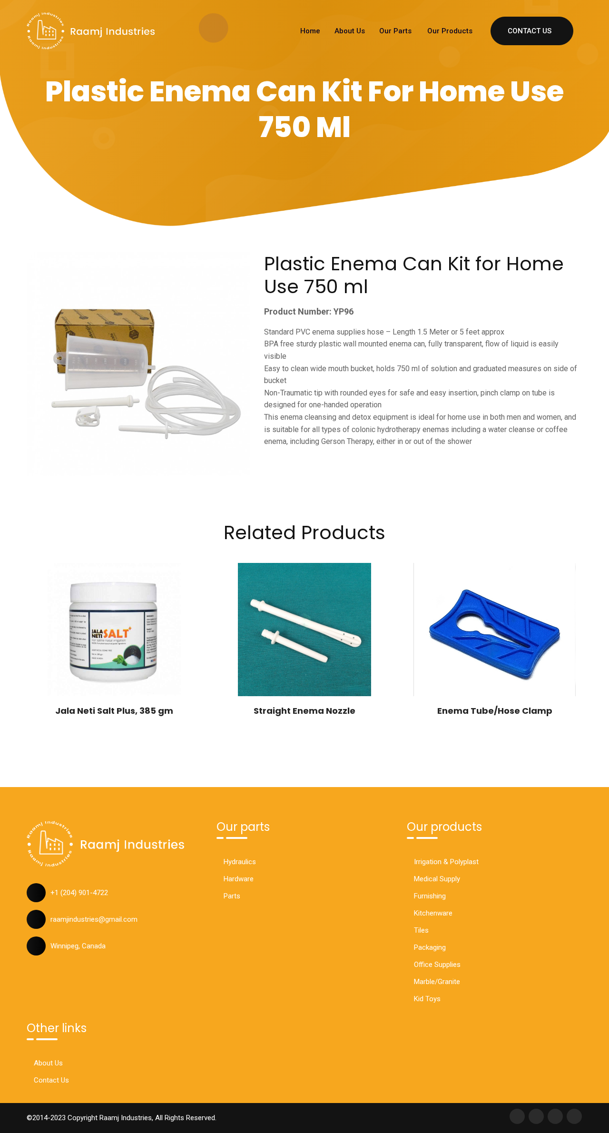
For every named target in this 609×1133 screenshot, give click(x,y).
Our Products (449, 31)
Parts (232, 896)
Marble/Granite (437, 981)
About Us (349, 31)
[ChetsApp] (91, 31)
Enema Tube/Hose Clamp (494, 711)
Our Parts (395, 31)
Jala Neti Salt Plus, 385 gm (114, 711)
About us (48, 1063)
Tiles (421, 930)
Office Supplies (437, 964)
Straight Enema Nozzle (304, 711)
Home (310, 31)
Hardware (239, 879)
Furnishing (430, 896)
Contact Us (529, 31)
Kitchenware (433, 913)
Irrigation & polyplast (446, 861)
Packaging (430, 947)
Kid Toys (427, 999)
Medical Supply (437, 879)
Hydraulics (240, 861)
